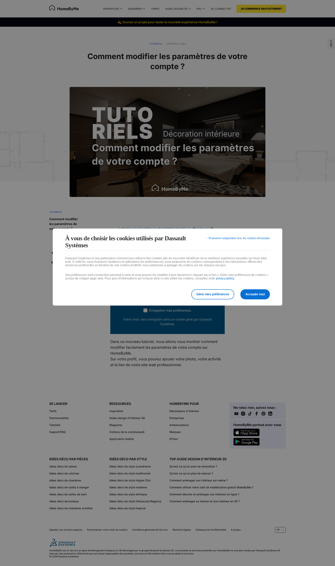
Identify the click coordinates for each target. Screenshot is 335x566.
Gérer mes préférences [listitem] (212, 294)
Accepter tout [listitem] (255, 294)
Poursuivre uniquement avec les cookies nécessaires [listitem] (239, 238)
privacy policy (225, 278)
